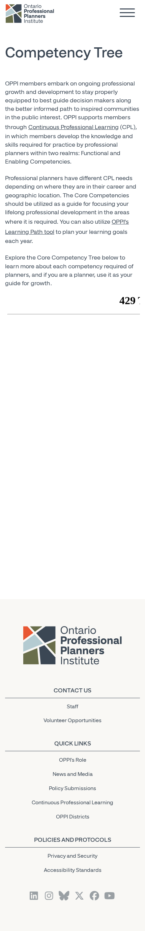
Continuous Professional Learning (73, 127)
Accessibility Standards (73, 870)
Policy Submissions (72, 788)
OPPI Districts (72, 816)
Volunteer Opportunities (73, 720)
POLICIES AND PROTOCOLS (72, 839)
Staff (72, 706)
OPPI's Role (72, 760)
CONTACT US (72, 690)
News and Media (73, 774)
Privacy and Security (72, 856)
